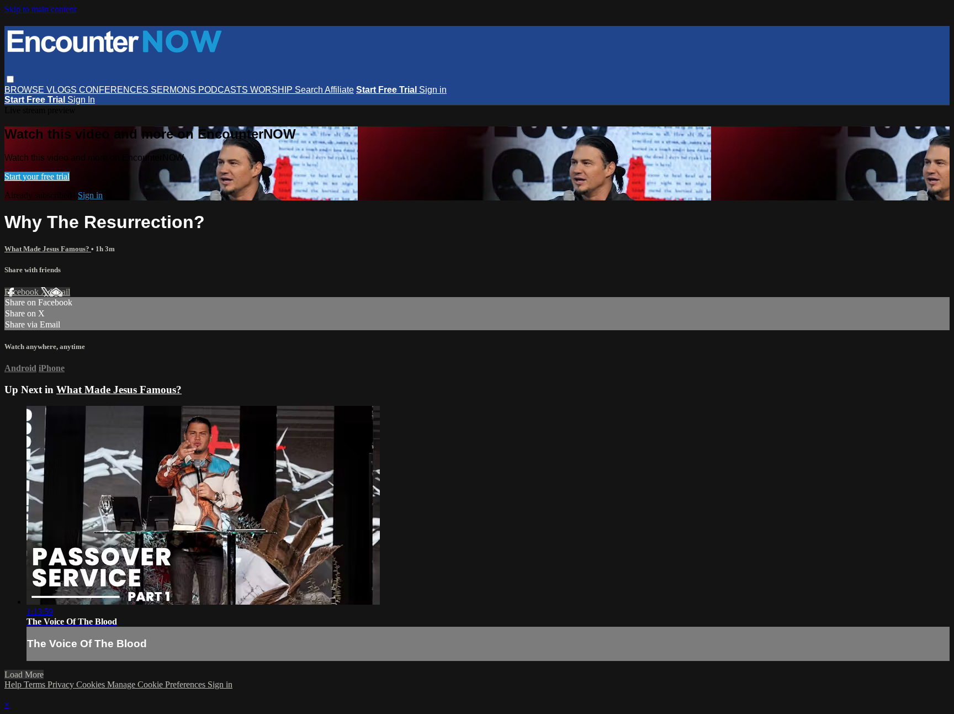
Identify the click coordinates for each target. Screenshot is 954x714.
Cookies (91, 684)
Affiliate (339, 89)
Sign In (81, 99)
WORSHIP (272, 89)
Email (60, 292)
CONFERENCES (115, 89)
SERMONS (174, 89)
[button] (10, 79)
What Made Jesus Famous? (47, 249)
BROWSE (25, 89)
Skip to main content (40, 9)
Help (14, 684)
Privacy (61, 684)
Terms (35, 684)
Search (310, 89)
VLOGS (62, 89)
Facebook (22, 292)
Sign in (433, 89)
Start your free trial (37, 176)
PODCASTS (224, 89)
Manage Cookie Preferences (157, 684)
